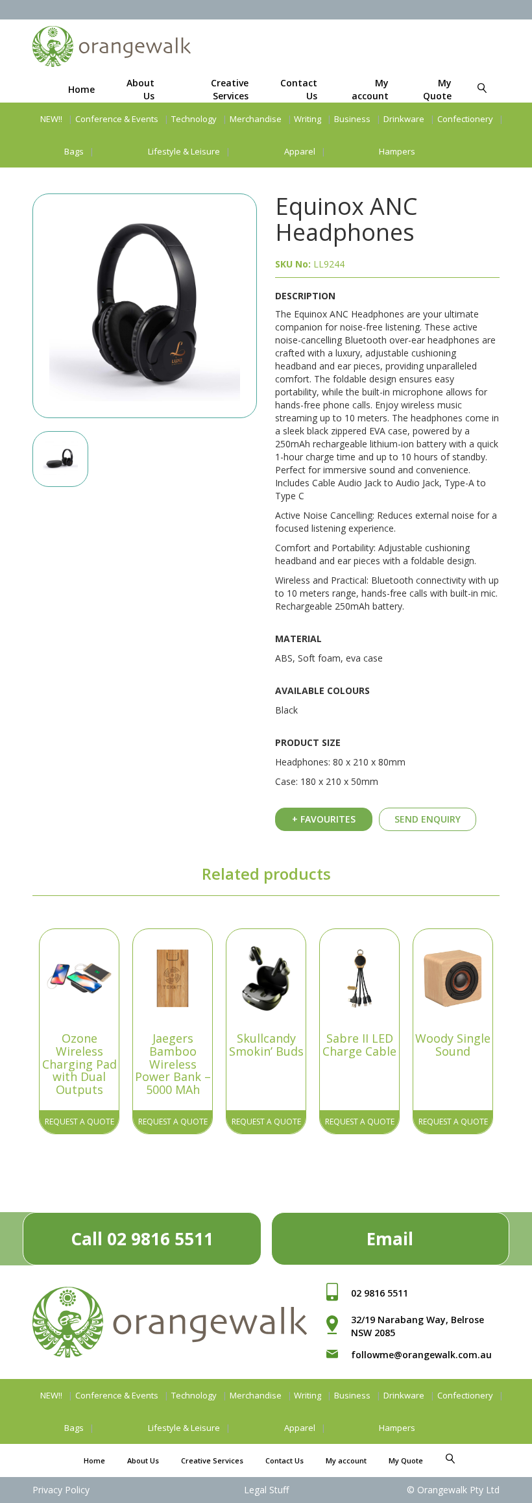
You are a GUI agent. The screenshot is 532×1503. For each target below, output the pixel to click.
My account (370, 89)
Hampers (397, 151)
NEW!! (51, 119)
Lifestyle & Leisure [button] (184, 151)
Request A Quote (79, 1121)
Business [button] (352, 119)
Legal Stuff (266, 1490)
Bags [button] (74, 151)
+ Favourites (324, 819)
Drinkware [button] (403, 119)
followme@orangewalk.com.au (421, 1354)
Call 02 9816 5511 (142, 1238)
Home (81, 89)
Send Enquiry (427, 819)
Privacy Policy (61, 1490)
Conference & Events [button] (116, 119)
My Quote (437, 89)
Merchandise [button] (256, 119)
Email (390, 1238)
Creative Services (229, 89)
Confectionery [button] (465, 119)
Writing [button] (307, 119)
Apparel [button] (299, 151)
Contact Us (284, 1460)
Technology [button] (194, 119)
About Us (143, 1460)
